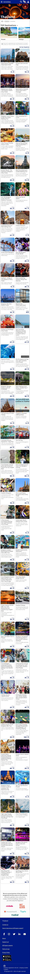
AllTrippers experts (7, 945)
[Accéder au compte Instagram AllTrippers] (9, 934)
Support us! (5, 942)
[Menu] (1, 1)
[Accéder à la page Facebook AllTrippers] (4, 934)
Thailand (7, 21)
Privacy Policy (6, 952)
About (4, 938)
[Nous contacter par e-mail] (25, 934)
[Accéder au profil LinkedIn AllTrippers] (19, 934)
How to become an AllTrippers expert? (12, 928)
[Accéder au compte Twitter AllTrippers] (14, 934)
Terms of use (5, 949)
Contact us (5, 924)
